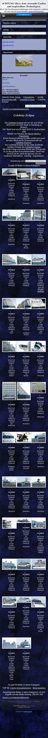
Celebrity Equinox (23, 143)
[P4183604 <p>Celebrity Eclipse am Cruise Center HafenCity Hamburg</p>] (23, 259)
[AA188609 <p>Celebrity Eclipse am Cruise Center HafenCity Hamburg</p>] (9, 602)
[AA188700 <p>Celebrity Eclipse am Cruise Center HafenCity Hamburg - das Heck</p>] (9, 303)
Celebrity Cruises (27, 100)
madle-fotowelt (30, 705)
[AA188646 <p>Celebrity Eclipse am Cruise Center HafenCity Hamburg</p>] (9, 564)
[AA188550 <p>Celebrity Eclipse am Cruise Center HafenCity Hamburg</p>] (23, 643)
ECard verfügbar (41, 290)
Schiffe (40, 97)
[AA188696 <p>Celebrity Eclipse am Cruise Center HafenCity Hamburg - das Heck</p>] (38, 303)
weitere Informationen (36, 11)
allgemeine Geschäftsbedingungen (28, 702)
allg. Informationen (8, 86)
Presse (4, 79)
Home (17, 97)
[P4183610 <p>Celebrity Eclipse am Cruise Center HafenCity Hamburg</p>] (9, 259)
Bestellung (6, 83)
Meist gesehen (39, 688)
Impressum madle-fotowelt (16, 701)
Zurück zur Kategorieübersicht (16, 109)
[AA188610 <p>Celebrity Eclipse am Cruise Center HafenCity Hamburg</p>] (38, 564)
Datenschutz (29, 701)
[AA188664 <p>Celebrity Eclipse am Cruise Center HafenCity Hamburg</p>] (9, 523)
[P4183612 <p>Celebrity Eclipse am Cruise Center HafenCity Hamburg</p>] (38, 215)
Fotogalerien (28, 97)
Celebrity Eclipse (15, 123)
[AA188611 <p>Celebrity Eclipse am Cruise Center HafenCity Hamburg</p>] (23, 564)
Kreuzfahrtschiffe (9, 100)
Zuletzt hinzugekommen (20, 688)
